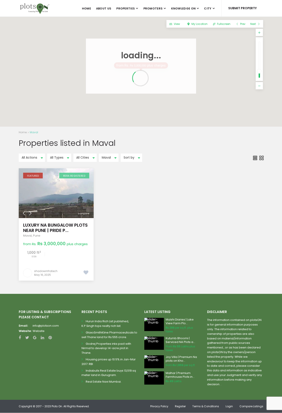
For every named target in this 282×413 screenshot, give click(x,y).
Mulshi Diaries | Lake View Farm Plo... (180, 321)
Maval (27, 235)
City (207, 8)
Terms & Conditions (205, 406)
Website (39, 331)
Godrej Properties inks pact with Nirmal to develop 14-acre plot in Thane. (106, 348)
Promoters (153, 8)
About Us (103, 8)
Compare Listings (251, 406)
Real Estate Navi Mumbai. (103, 382)
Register (180, 406)
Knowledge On (183, 8)
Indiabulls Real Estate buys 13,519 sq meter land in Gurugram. (109, 373)
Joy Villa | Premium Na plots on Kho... (181, 359)
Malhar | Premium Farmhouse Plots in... (180, 375)
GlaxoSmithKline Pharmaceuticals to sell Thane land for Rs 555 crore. (109, 334)
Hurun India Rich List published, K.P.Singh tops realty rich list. (105, 323)
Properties (125, 8)
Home (86, 8)
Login (229, 406)
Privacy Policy (159, 406)
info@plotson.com (46, 326)
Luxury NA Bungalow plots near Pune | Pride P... (55, 227)
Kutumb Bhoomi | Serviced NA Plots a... (180, 340)
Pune (36, 235)
